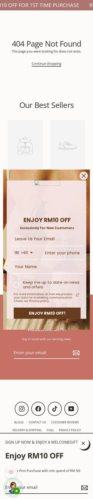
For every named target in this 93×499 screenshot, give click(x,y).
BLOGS (19, 422)
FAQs (50, 430)
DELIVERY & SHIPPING (27, 430)
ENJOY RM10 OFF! (47, 313)
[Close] (84, 175)
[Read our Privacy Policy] (77, 295)
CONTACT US (37, 422)
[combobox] (24, 253)
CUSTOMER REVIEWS (65, 422)
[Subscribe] (84, 488)
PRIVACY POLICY (70, 430)
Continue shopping (46, 63)
